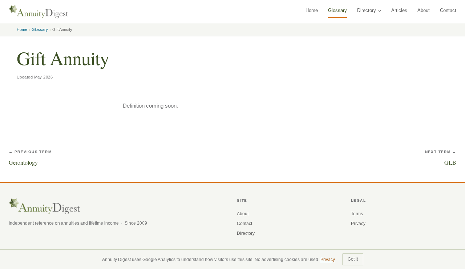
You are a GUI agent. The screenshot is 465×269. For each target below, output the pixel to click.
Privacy (358, 223)
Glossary (337, 10)
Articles (399, 10)
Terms (357, 213)
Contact (448, 10)
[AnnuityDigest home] (39, 11)
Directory (366, 10)
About (423, 10)
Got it (353, 259)
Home (312, 10)
